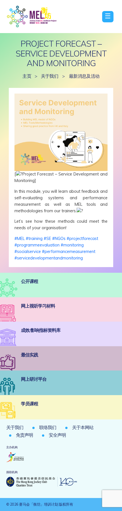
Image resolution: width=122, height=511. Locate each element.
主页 (26, 76)
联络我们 (47, 427)
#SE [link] (47, 238)
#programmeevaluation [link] (37, 245)
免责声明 (24, 435)
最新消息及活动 (84, 76)
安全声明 (57, 435)
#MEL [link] (19, 238)
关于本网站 (82, 427)
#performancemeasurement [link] (68, 251)
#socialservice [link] (27, 251)
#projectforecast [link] (82, 238)
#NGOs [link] (59, 238)
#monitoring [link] (72, 245)
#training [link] (34, 238)
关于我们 (49, 76)
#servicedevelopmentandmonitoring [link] (48, 258)
